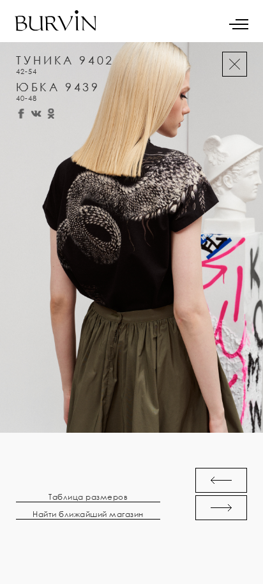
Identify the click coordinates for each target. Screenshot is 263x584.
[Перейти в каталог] (234, 64)
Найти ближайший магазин (88, 514)
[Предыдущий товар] (221, 480)
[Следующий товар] (221, 507)
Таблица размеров (88, 497)
